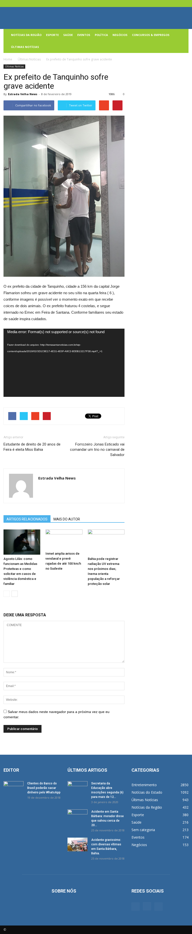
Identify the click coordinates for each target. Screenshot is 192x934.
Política (101, 35)
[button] (182, 41)
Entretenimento (144, 784)
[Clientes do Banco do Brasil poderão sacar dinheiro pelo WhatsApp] (14, 788)
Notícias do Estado (147, 792)
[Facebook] (168, 3)
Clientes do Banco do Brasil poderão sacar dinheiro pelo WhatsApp (43, 788)
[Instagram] (176, 3)
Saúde (68, 35)
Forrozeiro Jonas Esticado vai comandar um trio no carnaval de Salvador (97, 449)
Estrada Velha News (22, 94)
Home (8, 59)
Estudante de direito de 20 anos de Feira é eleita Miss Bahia (32, 447)
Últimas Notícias (25, 47)
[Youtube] (184, 3)
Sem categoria (143, 829)
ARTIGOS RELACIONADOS (27, 519)
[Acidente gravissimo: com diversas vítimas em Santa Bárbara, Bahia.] (78, 844)
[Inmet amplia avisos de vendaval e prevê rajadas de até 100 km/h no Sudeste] (64, 539)
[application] (64, 363)
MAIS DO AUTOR (67, 519)
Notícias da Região (26, 35)
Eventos (83, 35)
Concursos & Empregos (151, 35)
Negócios (120, 35)
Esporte (52, 35)
